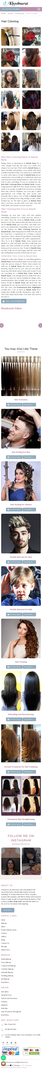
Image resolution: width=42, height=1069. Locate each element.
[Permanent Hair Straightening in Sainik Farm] (21, 796)
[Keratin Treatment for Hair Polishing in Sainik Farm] (21, 743)
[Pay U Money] (31, 1051)
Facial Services (6, 995)
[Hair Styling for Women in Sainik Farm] (21, 481)
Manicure (4, 1005)
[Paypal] (10, 1051)
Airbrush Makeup (7, 972)
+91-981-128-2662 (12, 9)
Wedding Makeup (7, 976)
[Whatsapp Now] (3, 1057)
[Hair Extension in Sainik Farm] (21, 376)
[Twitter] (7, 1042)
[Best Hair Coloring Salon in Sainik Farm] (10, 57)
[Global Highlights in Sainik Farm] (10, 78)
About (3, 920)
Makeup (4, 923)
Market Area (5, 950)
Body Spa (4, 1008)
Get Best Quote (15, 405)
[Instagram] (15, 1042)
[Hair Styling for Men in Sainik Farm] (21, 429)
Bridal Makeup (6, 959)
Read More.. (5, 982)
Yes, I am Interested (15, 301)
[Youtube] (11, 1042)
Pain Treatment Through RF (11, 1012)
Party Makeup (6, 962)
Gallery (3, 936)
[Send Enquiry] (3, 1063)
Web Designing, (26, 1065)
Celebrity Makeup (7, 969)
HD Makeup (5, 979)
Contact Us (5, 943)
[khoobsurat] (21, 4)
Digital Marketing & (7, 1067)
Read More (28, 405)
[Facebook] (3, 1042)
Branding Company (21, 1067)
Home (3, 13)
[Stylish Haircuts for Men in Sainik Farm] (21, 533)
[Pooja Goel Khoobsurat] (10, 861)
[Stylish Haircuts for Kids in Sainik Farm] (21, 586)
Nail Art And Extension (9, 998)
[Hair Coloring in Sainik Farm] (10, 36)
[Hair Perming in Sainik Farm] (21, 638)
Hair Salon (19, 13)
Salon (10, 13)
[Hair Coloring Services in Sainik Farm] (31, 36)
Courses (4, 933)
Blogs (3, 940)
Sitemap (4, 946)
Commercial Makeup (8, 966)
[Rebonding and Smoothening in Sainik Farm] (21, 691)
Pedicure (4, 1002)
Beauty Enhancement (8, 930)
